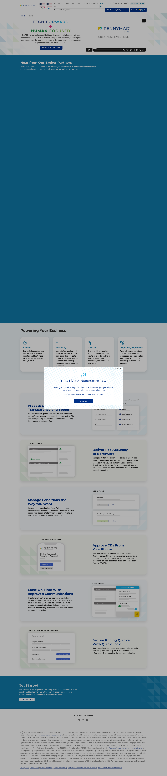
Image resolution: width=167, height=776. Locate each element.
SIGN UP (83, 401)
